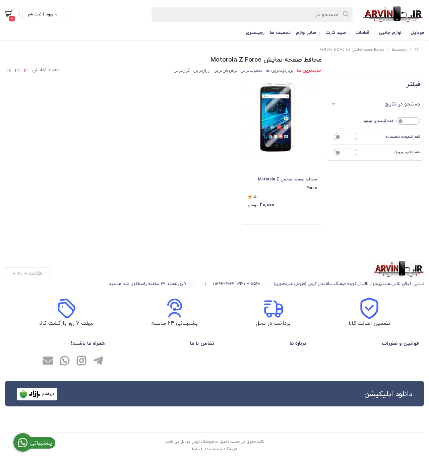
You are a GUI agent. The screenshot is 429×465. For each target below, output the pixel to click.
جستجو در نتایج (402, 103)
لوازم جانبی (390, 32)
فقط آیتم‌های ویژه (406, 152)
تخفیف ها (280, 32)
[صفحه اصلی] (417, 49)
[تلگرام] (98, 362)
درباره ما (298, 343)
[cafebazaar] (37, 394)
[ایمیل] (48, 362)
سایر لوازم (306, 32)
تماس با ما (202, 343)
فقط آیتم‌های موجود (378, 121)
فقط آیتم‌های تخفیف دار (402, 136)
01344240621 (224, 283)
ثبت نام (35, 14)
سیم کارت (335, 32)
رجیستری (255, 32)
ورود (49, 14)
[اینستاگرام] (81, 362)
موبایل (417, 32)
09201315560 (248, 283)
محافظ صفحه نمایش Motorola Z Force (351, 49)
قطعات (362, 32)
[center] (346, 14)
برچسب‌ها (399, 49)
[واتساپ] (64, 362)
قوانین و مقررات (400, 343)
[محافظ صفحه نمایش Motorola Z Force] (266, 269)
